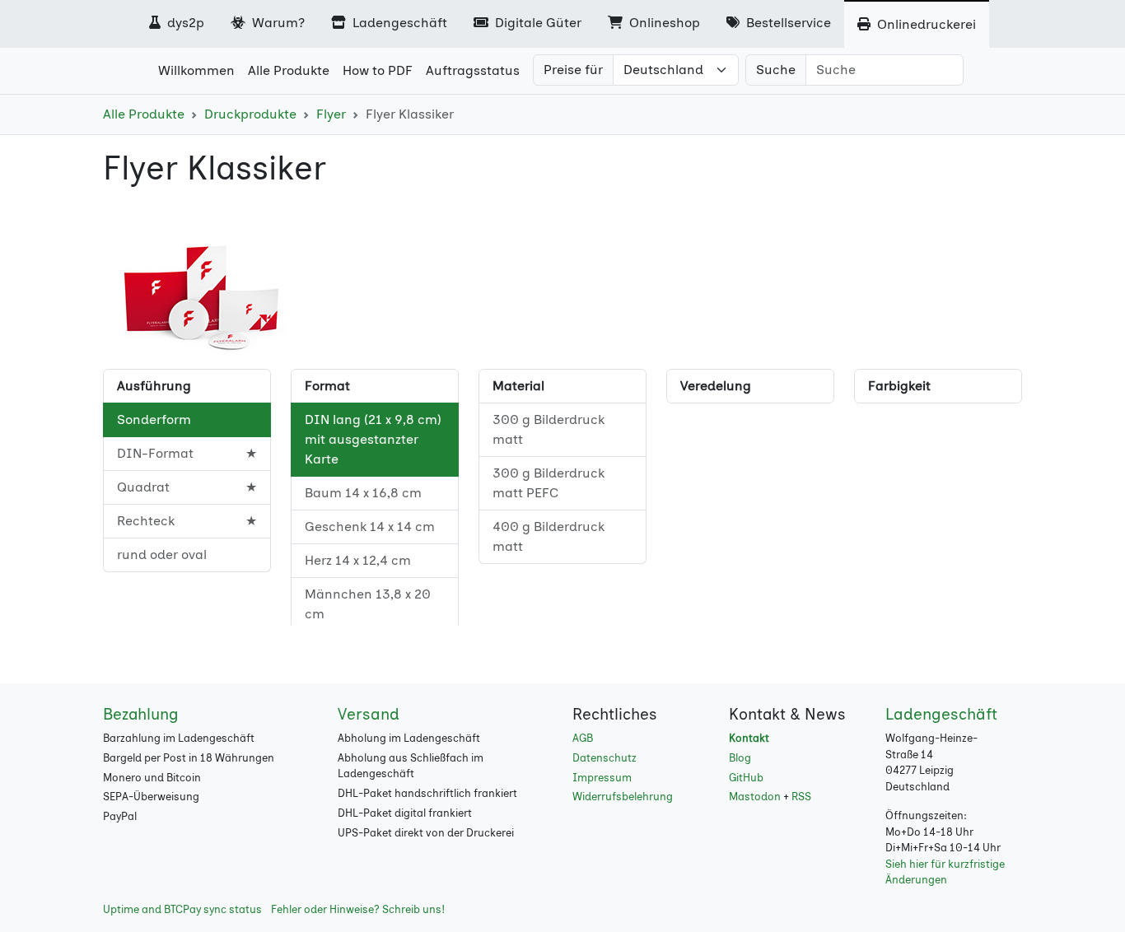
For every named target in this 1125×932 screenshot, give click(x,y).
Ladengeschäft (398, 22)
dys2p (184, 22)
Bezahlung (141, 714)
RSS (801, 796)
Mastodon (755, 796)
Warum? (277, 22)
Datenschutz (604, 758)
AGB (582, 738)
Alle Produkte (143, 114)
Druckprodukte (250, 114)
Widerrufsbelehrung (622, 796)
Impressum (602, 777)
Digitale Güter (536, 22)
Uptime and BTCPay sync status (182, 909)
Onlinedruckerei (925, 24)
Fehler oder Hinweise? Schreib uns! (358, 909)
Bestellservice (787, 22)
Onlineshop (663, 22)
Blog (740, 758)
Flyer (331, 114)
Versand (368, 714)
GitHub (746, 777)
